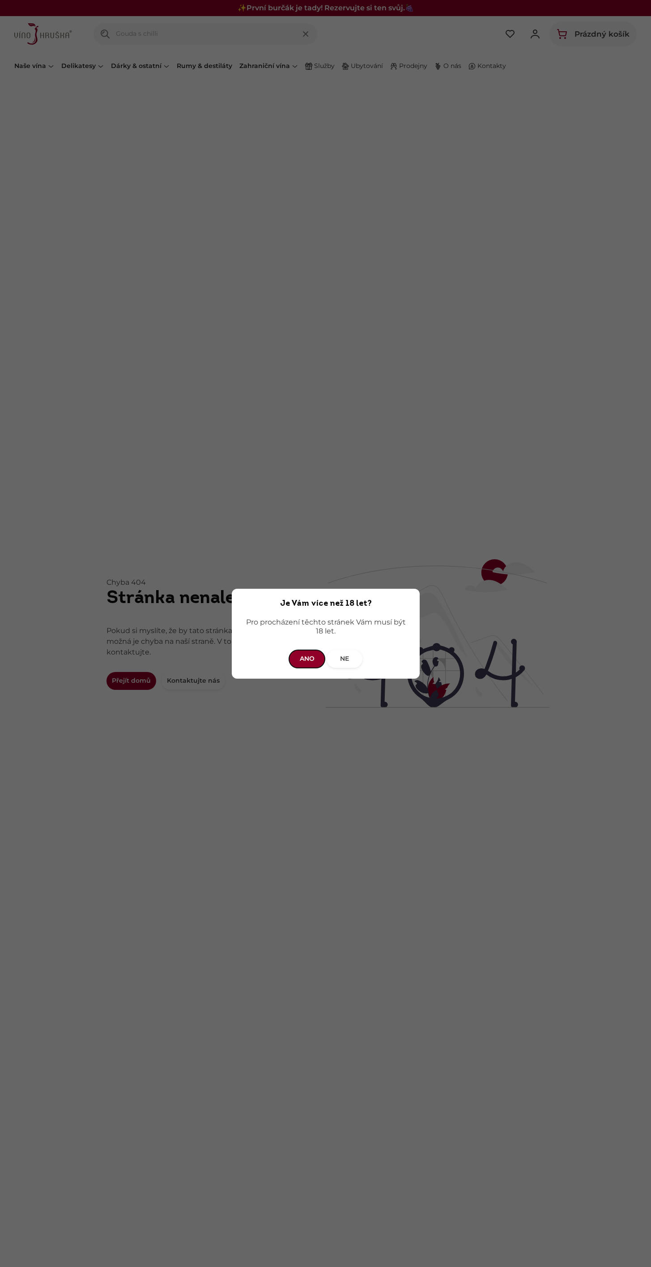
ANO (306, 659)
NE (344, 659)
